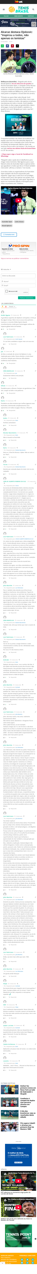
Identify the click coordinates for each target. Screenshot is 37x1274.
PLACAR (6, 16)
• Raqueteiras (6, 254)
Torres (17, 485)
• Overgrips (22, 252)
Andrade (17, 687)
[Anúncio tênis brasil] (18, 1166)
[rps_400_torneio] (18, 26)
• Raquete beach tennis (26, 250)
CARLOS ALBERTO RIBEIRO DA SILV (24, 539)
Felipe (16, 1007)
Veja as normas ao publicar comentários (15, 258)
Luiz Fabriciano (19, 588)
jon (16, 373)
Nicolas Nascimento (20, 450)
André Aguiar (18, 339)
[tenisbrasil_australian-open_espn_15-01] (18, 136)
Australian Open (7, 222)
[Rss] (33, 1263)
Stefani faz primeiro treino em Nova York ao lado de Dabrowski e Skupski (28, 1090)
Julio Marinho (18, 714)
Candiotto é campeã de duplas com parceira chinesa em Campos (27, 1102)
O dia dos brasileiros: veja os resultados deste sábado (27, 1114)
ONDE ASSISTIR (18, 16)
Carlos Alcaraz (19, 222)
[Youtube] (22, 1263)
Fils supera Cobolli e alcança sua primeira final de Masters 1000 (27, 1126)
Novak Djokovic (7, 225)
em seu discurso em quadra (21, 84)
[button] (3, 9)
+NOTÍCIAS (31, 16)
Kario (16, 420)
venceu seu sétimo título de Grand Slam (21, 148)
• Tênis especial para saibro (8, 251)
